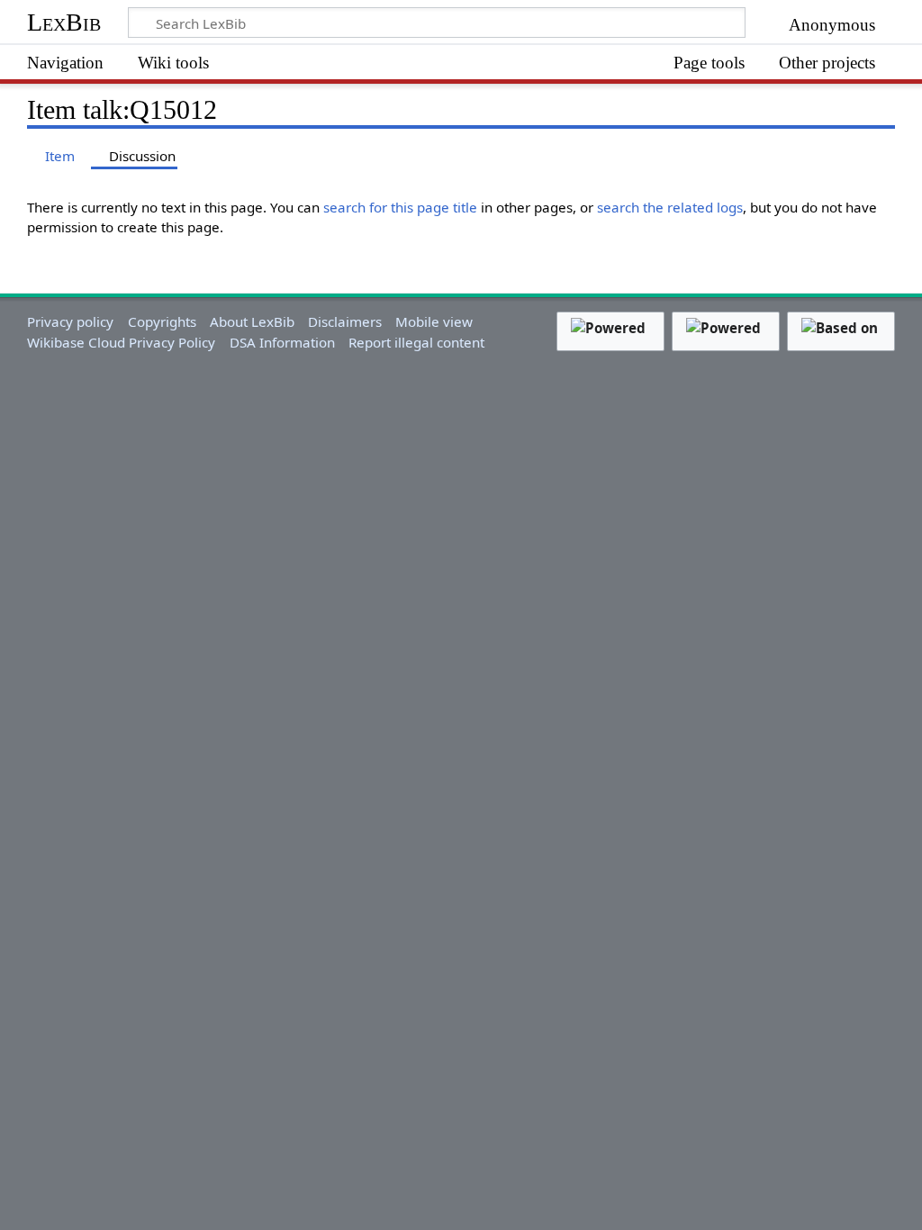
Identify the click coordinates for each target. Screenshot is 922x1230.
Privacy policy (70, 321)
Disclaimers (345, 321)
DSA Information (282, 342)
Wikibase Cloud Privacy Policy (121, 342)
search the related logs (670, 207)
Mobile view (434, 321)
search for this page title (400, 207)
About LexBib (252, 321)
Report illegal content (416, 342)
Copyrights (162, 321)
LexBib (64, 22)
